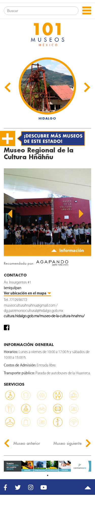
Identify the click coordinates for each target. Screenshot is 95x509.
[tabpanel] (47, 466)
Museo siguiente (68, 443)
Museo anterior (26, 443)
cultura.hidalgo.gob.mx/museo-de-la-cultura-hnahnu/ (44, 316)
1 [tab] (47, 475)
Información (71, 251)
